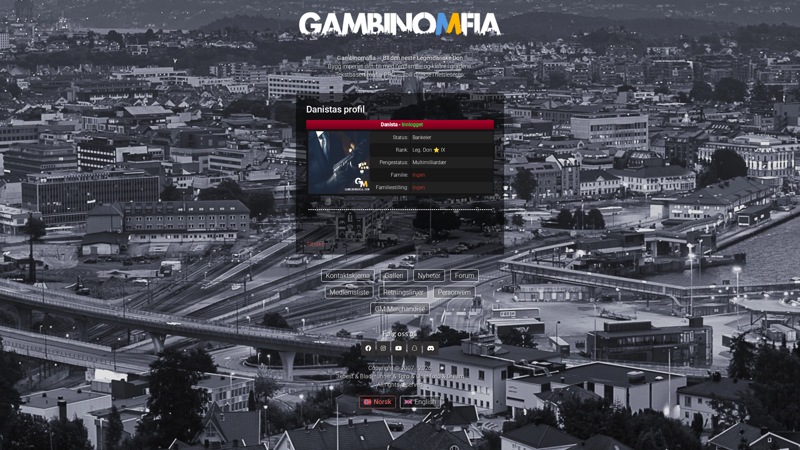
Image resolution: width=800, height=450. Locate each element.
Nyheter (429, 276)
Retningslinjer (403, 292)
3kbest (345, 376)
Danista (321, 109)
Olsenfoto (428, 376)
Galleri (394, 276)
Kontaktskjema (348, 276)
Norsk (382, 402)
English (425, 402)
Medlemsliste (349, 292)
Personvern (454, 292)
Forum (464, 276)
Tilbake (315, 244)
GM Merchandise (400, 309)
